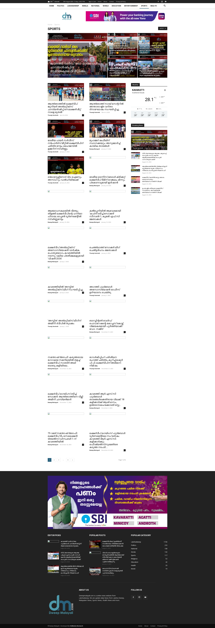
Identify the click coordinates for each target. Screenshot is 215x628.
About (105, 1)
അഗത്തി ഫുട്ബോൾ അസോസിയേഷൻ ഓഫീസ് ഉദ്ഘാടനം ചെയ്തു (104, 289)
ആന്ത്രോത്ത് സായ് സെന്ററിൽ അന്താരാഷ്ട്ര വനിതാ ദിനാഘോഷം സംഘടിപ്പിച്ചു (106, 106)
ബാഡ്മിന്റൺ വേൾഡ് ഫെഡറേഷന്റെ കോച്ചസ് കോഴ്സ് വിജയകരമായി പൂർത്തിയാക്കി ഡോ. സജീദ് (106, 324)
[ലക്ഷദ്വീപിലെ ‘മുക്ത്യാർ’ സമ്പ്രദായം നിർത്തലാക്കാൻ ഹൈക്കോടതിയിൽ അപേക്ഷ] (95, 544)
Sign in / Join (92, 1)
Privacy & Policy (121, 1)
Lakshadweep (73, 6)
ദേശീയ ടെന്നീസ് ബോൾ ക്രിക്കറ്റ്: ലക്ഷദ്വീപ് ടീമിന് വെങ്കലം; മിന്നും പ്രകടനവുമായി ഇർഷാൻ (107, 180)
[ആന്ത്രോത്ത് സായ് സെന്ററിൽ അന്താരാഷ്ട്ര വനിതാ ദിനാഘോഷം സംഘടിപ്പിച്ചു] (107, 92)
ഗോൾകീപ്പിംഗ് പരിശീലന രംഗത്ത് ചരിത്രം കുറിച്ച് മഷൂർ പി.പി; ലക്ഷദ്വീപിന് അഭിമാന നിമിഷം (106, 361)
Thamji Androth (55, 75)
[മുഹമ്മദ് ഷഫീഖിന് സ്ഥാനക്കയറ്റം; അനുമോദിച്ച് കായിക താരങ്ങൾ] (107, 129)
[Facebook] (158, 1)
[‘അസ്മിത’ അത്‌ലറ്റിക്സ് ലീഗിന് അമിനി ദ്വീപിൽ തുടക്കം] (66, 309)
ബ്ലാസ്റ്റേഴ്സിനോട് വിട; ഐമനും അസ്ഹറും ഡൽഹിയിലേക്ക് (65, 178)
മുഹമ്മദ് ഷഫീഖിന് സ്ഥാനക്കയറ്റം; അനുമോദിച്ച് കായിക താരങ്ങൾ (104, 143)
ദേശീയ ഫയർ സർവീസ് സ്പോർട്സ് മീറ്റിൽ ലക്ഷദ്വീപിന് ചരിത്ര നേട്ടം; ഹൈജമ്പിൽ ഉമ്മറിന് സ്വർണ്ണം (65, 144)
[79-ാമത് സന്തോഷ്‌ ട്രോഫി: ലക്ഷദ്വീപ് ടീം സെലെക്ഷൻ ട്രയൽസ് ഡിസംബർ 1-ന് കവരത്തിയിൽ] (66, 421)
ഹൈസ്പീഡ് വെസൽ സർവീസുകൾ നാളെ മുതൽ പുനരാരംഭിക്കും (112, 571)
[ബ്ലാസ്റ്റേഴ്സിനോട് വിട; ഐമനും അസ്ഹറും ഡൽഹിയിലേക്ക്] (66, 165)
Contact (111, 1)
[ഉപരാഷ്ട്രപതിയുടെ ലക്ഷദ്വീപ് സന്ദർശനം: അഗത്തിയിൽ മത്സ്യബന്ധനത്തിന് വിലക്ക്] (135, 190)
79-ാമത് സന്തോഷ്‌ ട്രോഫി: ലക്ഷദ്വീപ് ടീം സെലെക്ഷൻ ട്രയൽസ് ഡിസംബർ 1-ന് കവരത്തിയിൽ (62, 437)
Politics (60, 6)
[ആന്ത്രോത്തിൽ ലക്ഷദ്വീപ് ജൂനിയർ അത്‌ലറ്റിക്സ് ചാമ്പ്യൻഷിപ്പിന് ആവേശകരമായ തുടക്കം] (152, 67)
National (95, 6)
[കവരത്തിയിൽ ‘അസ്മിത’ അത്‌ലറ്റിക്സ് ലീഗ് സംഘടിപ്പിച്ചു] (66, 275)
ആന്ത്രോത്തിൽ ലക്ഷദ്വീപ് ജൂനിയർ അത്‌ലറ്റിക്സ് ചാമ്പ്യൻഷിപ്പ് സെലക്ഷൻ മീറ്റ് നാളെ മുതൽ (64, 108)
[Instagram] (162, 1)
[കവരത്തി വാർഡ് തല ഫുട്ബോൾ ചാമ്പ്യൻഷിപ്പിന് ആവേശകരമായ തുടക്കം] (77, 59)
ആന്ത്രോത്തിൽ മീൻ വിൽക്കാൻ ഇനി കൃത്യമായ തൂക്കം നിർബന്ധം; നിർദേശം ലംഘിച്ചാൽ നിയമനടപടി (154, 168)
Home (99, 1)
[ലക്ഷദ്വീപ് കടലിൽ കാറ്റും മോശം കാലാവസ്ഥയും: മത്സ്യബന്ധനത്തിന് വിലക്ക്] (135, 179)
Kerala (85, 6)
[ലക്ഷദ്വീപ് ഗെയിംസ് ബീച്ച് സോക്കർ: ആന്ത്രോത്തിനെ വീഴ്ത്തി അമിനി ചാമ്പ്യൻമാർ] (66, 382)
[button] (164, 6)
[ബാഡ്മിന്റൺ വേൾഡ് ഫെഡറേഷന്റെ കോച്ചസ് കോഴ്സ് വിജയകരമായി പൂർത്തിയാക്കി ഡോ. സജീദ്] (107, 309)
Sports (144, 6)
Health (153, 6)
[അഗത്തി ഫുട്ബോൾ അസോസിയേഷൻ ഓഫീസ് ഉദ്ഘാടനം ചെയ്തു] (107, 275)
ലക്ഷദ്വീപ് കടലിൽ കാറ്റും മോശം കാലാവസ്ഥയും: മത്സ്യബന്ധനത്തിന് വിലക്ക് (153, 179)
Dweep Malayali (94, 149)
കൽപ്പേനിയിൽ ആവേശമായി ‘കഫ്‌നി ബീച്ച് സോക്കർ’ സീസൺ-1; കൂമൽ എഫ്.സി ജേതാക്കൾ (105, 215)
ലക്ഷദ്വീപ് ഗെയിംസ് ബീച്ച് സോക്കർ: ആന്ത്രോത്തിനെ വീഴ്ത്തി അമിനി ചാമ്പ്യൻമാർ (65, 396)
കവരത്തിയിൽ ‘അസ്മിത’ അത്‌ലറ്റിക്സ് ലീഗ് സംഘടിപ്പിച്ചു (65, 288)
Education (116, 6)
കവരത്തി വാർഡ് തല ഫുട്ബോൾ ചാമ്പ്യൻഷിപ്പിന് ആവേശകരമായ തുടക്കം (148, 142)
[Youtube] (165, 1)
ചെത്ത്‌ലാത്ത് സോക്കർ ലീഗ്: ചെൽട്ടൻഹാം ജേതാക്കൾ (104, 249)
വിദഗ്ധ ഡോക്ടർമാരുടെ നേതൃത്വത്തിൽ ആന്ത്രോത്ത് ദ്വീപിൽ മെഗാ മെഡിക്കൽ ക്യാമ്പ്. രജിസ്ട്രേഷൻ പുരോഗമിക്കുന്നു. (113, 557)
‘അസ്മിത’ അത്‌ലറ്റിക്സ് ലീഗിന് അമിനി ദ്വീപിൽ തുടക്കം (64, 322)
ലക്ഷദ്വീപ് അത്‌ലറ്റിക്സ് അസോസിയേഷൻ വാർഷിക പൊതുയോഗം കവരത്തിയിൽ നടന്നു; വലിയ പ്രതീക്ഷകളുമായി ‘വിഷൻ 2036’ (66, 253)
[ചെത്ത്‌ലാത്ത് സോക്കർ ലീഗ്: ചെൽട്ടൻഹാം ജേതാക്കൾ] (107, 236)
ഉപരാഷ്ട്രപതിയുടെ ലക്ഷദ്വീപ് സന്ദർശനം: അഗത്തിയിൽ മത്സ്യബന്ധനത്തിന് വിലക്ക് (152, 190)
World (106, 6)
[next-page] (72, 460)
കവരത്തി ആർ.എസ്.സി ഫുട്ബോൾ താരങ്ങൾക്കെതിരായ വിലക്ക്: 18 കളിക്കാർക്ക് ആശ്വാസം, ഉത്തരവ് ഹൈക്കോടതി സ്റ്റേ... (106, 399)
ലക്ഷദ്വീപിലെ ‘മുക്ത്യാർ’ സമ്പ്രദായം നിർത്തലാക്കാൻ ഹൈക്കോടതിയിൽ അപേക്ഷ (112, 543)
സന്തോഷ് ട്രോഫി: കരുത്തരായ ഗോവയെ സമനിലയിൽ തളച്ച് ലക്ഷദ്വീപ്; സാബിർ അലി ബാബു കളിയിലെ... (65, 361)
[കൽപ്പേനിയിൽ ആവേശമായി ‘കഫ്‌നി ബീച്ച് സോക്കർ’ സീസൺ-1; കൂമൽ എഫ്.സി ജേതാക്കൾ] (107, 199)
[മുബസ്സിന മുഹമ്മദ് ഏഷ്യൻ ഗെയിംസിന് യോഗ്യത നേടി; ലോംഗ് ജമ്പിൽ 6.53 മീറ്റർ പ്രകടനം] (152, 44)
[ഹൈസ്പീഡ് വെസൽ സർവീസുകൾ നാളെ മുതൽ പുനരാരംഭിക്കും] (95, 571)
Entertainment (131, 6)
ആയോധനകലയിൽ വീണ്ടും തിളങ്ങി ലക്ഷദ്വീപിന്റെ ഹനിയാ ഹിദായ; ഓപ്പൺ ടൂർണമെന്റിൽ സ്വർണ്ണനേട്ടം (65, 215)
